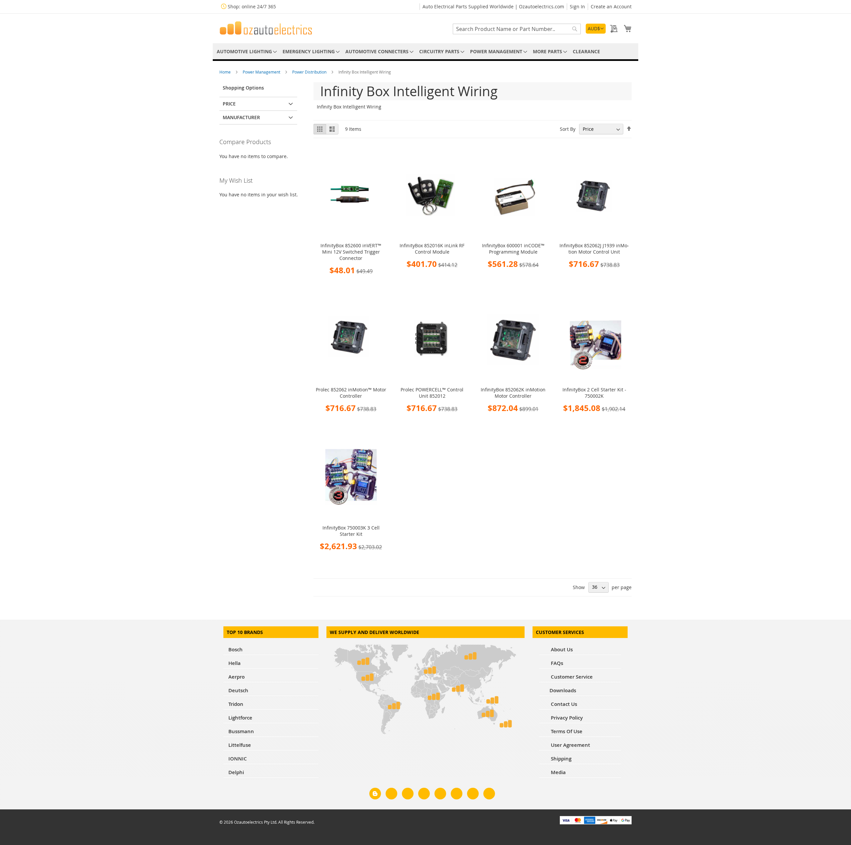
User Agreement (569, 744)
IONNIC (237, 758)
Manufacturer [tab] (241, 117)
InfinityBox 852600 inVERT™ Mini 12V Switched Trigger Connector (350, 251)
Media (557, 772)
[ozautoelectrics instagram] (408, 795)
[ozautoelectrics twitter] (424, 795)
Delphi (236, 772)
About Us (561, 649)
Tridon (235, 704)
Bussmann (241, 731)
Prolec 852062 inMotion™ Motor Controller (351, 392)
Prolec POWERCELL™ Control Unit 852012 (432, 392)
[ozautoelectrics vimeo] (489, 795)
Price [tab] (229, 104)
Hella (234, 663)
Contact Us (563, 704)
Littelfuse (239, 744)
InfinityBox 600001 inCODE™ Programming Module (513, 248)
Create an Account (611, 6)
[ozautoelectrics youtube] (473, 795)
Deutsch (238, 690)
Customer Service (571, 676)
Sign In (577, 6)
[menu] (425, 51)
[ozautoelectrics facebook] (391, 795)
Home (225, 72)
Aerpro (236, 676)
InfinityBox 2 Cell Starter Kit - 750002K (594, 392)
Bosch (235, 649)
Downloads (562, 690)
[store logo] (265, 28)
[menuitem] (246, 51)
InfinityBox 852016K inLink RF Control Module (432, 248)
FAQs (556, 663)
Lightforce (240, 717)
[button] (596, 29)
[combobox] (517, 29)
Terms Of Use (565, 731)
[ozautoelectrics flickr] (456, 795)
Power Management (262, 72)
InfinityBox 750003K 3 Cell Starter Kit (351, 531)
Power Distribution (309, 72)
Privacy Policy (566, 717)
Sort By (567, 129)
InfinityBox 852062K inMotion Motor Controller (513, 392)
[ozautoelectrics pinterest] (440, 795)
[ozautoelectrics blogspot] (375, 793)
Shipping (560, 758)
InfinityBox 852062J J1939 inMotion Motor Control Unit (594, 248)
